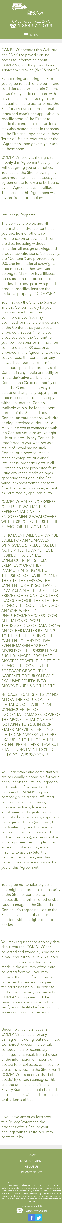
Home (32, 1155)
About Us (31, 1166)
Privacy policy (31, 1172)
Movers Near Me (31, 1161)
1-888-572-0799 (35, 25)
